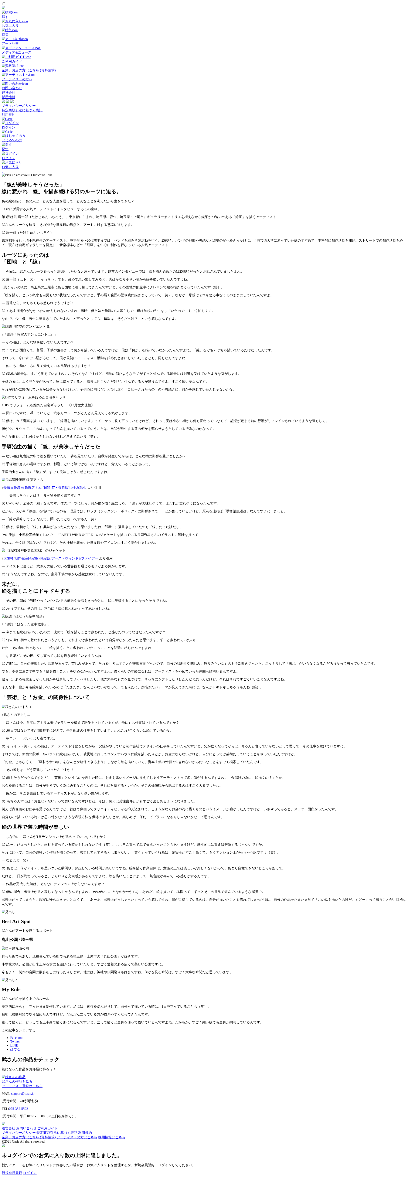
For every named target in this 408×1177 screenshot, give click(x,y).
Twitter (15, 1041)
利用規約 (8, 114)
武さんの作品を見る (17, 1081)
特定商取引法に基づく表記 (22, 110)
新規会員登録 (12, 1173)
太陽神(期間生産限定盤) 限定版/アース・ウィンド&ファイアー (51, 558)
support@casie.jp (22, 1093)
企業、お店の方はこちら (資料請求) (29, 1137)
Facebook (16, 1038)
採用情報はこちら (111, 1137)
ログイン (30, 1173)
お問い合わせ (26, 1128)
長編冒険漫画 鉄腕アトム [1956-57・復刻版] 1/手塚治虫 (45, 487)
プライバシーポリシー (19, 106)
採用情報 (8, 97)
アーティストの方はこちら (77, 1137)
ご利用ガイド (47, 1128)
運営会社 (8, 92)
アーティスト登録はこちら (22, 1086)
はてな (15, 1049)
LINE (14, 1045)
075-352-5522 (18, 1108)
